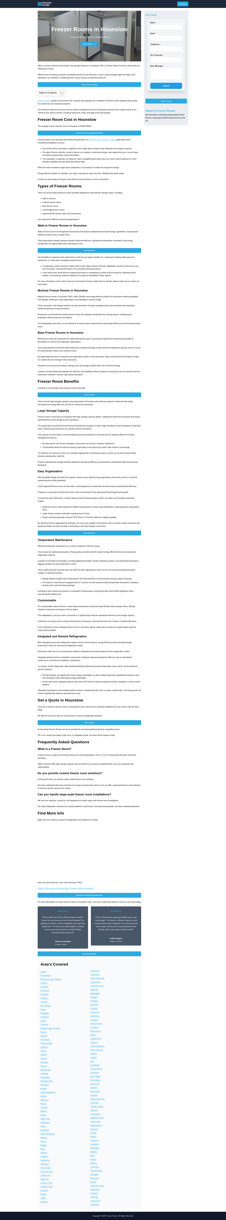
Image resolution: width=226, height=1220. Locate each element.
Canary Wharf (96, 1069)
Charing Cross (46, 1172)
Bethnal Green (96, 1024)
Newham (94, 1129)
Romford (94, 1193)
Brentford (89, 888)
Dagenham (95, 1190)
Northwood (45, 1160)
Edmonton (94, 1103)
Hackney (94, 1042)
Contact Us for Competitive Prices (89, 133)
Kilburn (43, 1104)
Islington (93, 997)
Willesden (44, 1085)
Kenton (43, 1096)
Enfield (93, 1133)
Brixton (43, 1194)
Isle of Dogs (95, 1076)
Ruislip (43, 1089)
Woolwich (94, 1141)
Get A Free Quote (89, 954)
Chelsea (44, 1108)
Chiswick (44, 1025)
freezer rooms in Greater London (101, 140)
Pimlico (43, 1141)
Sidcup (93, 1159)
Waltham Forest (96, 1118)
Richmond (44, 991)
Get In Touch (166, 101)
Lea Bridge (95, 1065)
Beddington (95, 993)
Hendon (43, 1153)
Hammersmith (46, 1043)
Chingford (94, 1144)
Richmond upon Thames (66, 888)
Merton (43, 1115)
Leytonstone (95, 1114)
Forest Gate (95, 1122)
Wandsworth (45, 1070)
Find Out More (89, 250)
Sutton (43, 1198)
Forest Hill (94, 1012)
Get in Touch (89, 395)
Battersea (44, 1100)
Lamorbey (94, 1167)
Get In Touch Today (89, 85)
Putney (43, 1051)
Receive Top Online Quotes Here (89, 895)
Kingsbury (44, 1130)
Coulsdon (94, 1027)
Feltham (81, 888)
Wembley (44, 1062)
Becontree (94, 1178)
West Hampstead (47, 1134)
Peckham (94, 1005)
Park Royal (45, 1040)
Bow (92, 1061)
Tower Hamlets (96, 1050)
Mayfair (43, 1145)
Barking (93, 1152)
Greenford (44, 1017)
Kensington (45, 1077)
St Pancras (95, 971)
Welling (93, 1163)
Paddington (45, 1123)
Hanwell (43, 1002)
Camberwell (95, 982)
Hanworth (44, 994)
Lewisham (94, 1073)
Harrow (43, 1066)
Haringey (94, 1020)
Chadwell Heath (97, 1186)
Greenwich (94, 1084)
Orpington (94, 1174)
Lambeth (44, 1190)
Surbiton (44, 1047)
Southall (43, 998)
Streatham (44, 1164)
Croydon (94, 1009)
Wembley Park (46, 1081)
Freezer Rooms (44, 101)
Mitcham (44, 1138)
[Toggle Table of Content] (60, 93)
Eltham (93, 1137)
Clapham (44, 1157)
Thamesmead (96, 1171)
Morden (43, 1111)
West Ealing (45, 1006)
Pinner (43, 1126)
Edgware (44, 1202)
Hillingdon (44, 1013)
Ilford (92, 1156)
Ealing (43, 1021)
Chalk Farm (45, 1175)
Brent (42, 1149)
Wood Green (95, 1031)
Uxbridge (44, 1074)
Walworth (94, 990)
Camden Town (46, 1183)
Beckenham (95, 1080)
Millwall (93, 1054)
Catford (93, 1058)
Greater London (96, 1107)
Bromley (93, 1088)
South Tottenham (97, 1046)
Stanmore (44, 1179)
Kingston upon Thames (50, 1028)
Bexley (93, 1182)
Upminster (94, 1205)
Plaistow (94, 1110)
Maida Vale (45, 1119)
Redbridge (94, 1148)
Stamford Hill (95, 1039)
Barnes (43, 1032)
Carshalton (95, 975)
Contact (183, 4)
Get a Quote (88, 44)
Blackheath (95, 1091)
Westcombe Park (97, 1099)
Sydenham (94, 1016)
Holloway (94, 1001)
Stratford (93, 1095)
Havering (94, 1197)
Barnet (93, 1035)
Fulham (43, 1055)
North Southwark (97, 978)
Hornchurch (95, 1201)
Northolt (43, 1036)
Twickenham (50, 888)
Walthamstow (96, 1125)
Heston (41, 888)
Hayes (43, 1009)
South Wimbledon (47, 1092)
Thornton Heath (96, 986)
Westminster (45, 1168)
